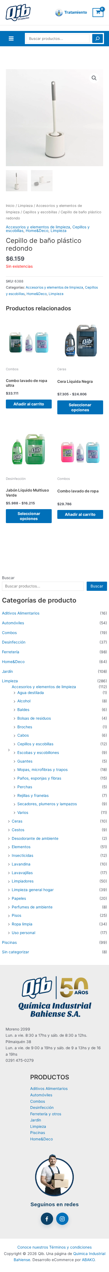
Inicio (10, 206)
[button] (94, 78)
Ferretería (10, 652)
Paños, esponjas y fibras (39, 778)
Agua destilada (30, 692)
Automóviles (13, 623)
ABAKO (88, 1260)
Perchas (24, 787)
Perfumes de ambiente (32, 907)
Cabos (23, 735)
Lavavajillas (22, 872)
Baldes (23, 709)
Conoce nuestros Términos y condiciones (54, 1247)
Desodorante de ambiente (35, 838)
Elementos (21, 847)
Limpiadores (23, 881)
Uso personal (23, 932)
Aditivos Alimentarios (20, 613)
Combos (9, 632)
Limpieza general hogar (33, 890)
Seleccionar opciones (80, 407)
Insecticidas (22, 855)
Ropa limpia (22, 924)
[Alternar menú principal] (11, 38)
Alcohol (23, 701)
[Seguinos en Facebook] (47, 1219)
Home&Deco (13, 661)
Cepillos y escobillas (35, 744)
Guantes (24, 761)
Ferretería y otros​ (45, 1114)
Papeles (19, 898)
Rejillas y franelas (33, 795)
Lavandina (21, 864)
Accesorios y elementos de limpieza (44, 687)
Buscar (8, 577)
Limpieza (10, 681)
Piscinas (9, 942)
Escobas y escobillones (38, 752)
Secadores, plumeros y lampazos (47, 804)
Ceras (17, 821)
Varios (22, 812)
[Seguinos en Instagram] (62, 1219)
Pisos (16, 915)
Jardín (7, 671)
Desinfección (13, 642)
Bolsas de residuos (34, 718)
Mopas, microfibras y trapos (42, 769)
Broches (24, 727)
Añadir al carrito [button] (28, 404)
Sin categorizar (15, 952)
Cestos (18, 830)
